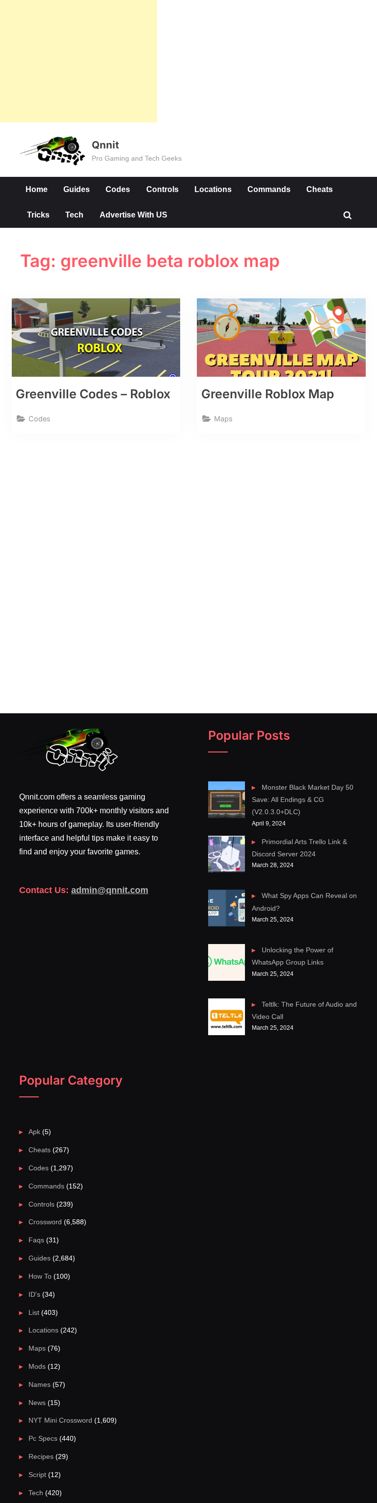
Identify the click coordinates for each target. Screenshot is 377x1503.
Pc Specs (42, 1438)
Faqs (36, 1240)
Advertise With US (133, 214)
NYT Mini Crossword (60, 1420)
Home (37, 189)
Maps (223, 418)
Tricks (38, 214)
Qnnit (105, 145)
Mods (37, 1366)
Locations (213, 189)
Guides (76, 189)
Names (39, 1384)
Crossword (45, 1222)
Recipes (41, 1456)
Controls (162, 189)
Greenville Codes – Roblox (93, 394)
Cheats (319, 189)
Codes (118, 189)
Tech (74, 214)
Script (37, 1475)
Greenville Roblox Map (267, 394)
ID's (34, 1294)
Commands (269, 189)
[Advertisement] (78, 61)
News (37, 1402)
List (33, 1312)
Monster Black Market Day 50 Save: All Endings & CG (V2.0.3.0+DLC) (302, 799)
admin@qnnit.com (109, 890)
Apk (34, 1132)
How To (40, 1276)
